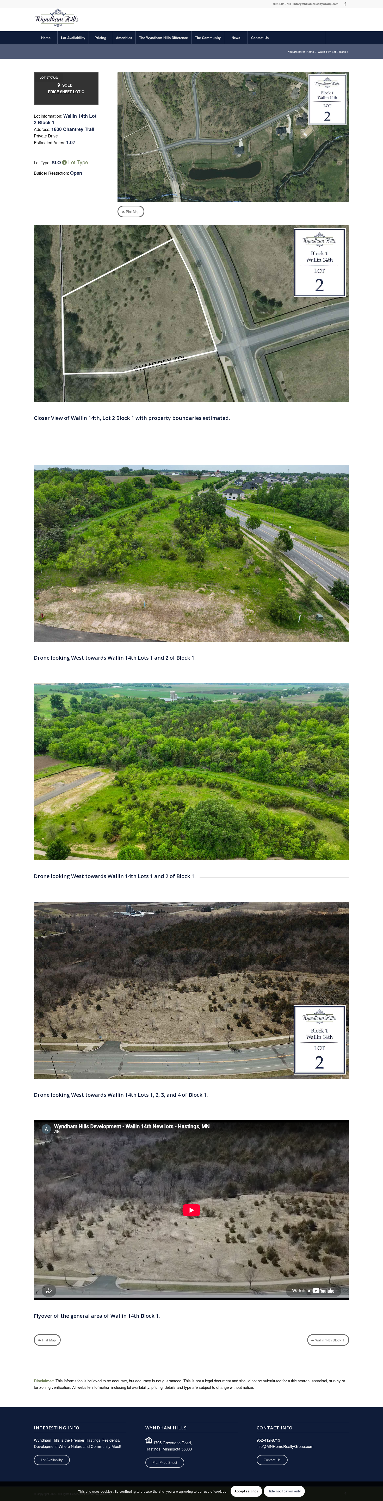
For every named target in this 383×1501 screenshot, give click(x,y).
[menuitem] (45, 37)
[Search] (337, 37)
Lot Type (77, 162)
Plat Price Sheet (164, 1463)
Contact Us (272, 1460)
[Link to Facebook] (345, 4)
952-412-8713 (282, 4)
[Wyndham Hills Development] (56, 19)
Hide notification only (284, 1491)
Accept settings (246, 1491)
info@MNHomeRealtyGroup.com (315, 4)
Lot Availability (52, 1460)
